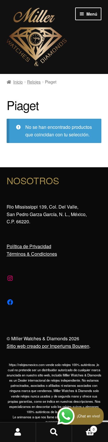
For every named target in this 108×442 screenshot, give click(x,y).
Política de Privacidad (29, 246)
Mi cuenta (18, 432)
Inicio (18, 82)
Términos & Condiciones (32, 253)
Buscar (54, 432)
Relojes (34, 82)
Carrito (83, 427)
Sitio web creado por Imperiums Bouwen (48, 346)
